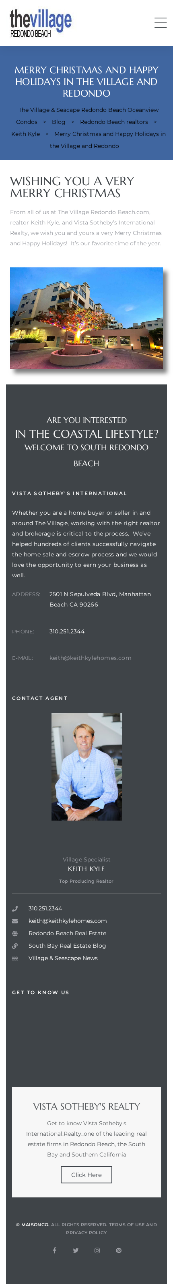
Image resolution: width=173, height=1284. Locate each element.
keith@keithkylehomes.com (90, 657)
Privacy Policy (86, 1232)
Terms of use (127, 1224)
